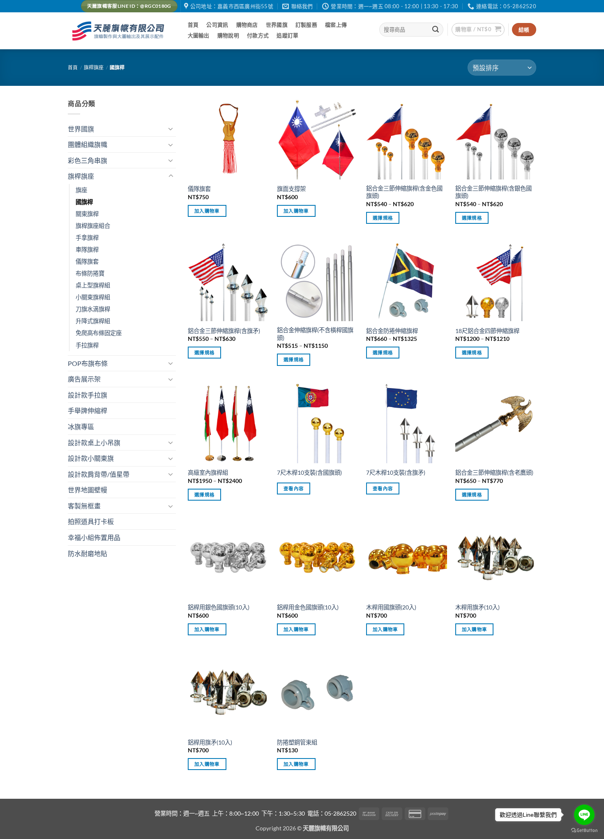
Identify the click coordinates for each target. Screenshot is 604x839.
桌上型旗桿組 (93, 285)
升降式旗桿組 (93, 320)
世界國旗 (277, 24)
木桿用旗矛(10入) (477, 607)
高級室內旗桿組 (208, 472)
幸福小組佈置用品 (94, 537)
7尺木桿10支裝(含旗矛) (395, 472)
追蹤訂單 (287, 35)
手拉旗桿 (87, 345)
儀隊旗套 (87, 261)
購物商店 (247, 24)
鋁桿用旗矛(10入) (210, 742)
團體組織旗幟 (87, 144)
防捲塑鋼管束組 (297, 742)
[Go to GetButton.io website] (584, 830)
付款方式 (258, 35)
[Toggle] (171, 128)
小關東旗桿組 (93, 297)
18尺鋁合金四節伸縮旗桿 (487, 330)
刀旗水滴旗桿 (93, 309)
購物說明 (228, 35)
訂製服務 (306, 24)
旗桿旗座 (94, 67)
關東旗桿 (87, 213)
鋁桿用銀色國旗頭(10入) (218, 607)
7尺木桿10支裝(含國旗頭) (309, 472)
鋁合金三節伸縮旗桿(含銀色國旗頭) (493, 192)
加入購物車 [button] (207, 211)
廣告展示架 (84, 379)
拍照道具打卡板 (91, 521)
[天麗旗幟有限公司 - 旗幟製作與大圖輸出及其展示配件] (119, 31)
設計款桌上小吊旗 (94, 442)
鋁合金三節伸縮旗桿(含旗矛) (224, 330)
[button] (478, 29)
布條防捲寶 (90, 273)
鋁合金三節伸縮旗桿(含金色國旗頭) (404, 192)
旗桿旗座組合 (93, 225)
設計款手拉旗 (87, 395)
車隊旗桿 (87, 249)
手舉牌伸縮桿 (87, 410)
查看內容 (294, 488)
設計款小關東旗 (91, 458)
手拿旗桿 (87, 237)
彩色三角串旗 (87, 160)
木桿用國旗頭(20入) (391, 607)
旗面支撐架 (291, 188)
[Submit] (436, 30)
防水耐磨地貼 (87, 553)
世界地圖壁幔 (87, 490)
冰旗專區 (81, 426)
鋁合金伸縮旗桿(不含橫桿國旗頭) (315, 333)
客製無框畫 (84, 506)
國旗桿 (84, 201)
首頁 (193, 24)
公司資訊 (217, 24)
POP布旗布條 (88, 363)
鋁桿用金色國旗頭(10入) (308, 607)
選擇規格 (383, 218)
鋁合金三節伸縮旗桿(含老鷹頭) (494, 472)
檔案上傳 (336, 24)
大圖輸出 (199, 35)
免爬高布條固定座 (99, 332)
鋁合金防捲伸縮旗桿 (392, 330)
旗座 (81, 189)
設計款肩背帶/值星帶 (98, 474)
